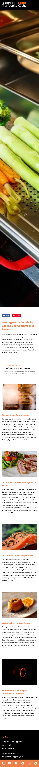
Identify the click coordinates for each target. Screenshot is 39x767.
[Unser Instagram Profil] (29, 763)
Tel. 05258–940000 (8, 753)
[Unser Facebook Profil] (23, 763)
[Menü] (35, 5)
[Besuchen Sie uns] (16, 763)
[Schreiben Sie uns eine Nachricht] (10, 763)
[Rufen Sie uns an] (3, 763)
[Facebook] (35, 763)
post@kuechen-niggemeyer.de (12, 757)
